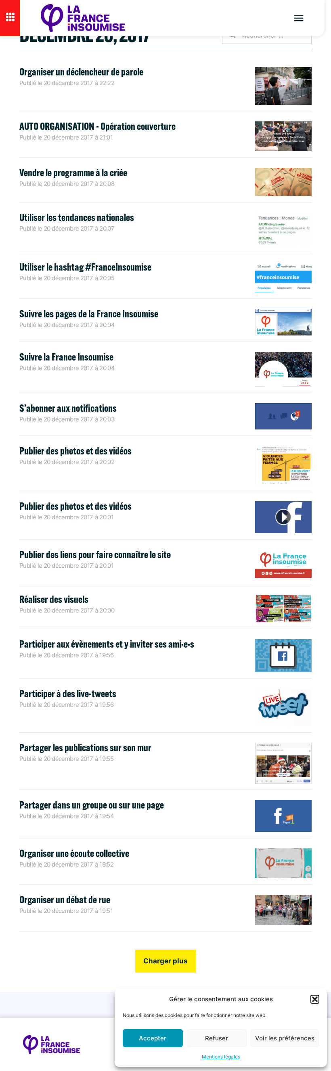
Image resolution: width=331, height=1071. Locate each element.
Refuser (216, 1038)
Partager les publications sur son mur (85, 747)
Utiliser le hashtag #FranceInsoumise (85, 266)
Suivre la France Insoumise (66, 356)
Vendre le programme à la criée (73, 172)
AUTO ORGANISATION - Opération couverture (97, 126)
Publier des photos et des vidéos (75, 450)
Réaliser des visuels (53, 599)
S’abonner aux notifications (68, 408)
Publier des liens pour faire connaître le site (95, 554)
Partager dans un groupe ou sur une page (91, 804)
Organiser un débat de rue (64, 899)
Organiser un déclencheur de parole (81, 71)
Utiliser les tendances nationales (76, 217)
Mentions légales (221, 1057)
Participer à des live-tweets (67, 693)
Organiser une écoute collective (74, 853)
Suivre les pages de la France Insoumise (88, 313)
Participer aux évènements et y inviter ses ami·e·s (106, 644)
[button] (315, 999)
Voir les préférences (284, 1038)
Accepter (152, 1038)
